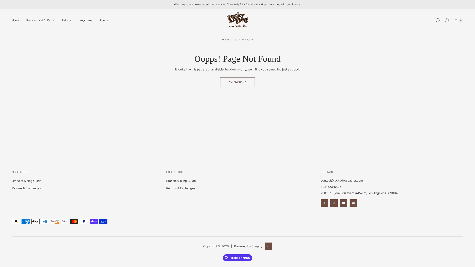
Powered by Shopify (248, 246)
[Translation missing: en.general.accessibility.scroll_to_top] (268, 246)
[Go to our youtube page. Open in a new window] (343, 203)
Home (225, 39)
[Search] (438, 20)
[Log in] (447, 20)
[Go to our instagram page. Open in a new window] (334, 203)
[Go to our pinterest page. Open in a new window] (353, 203)
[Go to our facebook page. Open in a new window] (324, 203)
